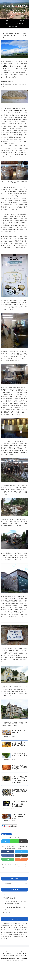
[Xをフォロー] (21, 851)
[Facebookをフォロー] (7, 855)
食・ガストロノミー (7, 834)
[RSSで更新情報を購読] (21, 859)
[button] (23, 841)
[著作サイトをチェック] (7, 851)
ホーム (7, 951)
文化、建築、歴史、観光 (21, 953)
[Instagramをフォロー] (21, 855)
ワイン (21, 951)
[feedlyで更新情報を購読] (7, 859)
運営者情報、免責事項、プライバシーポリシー (14, 955)
